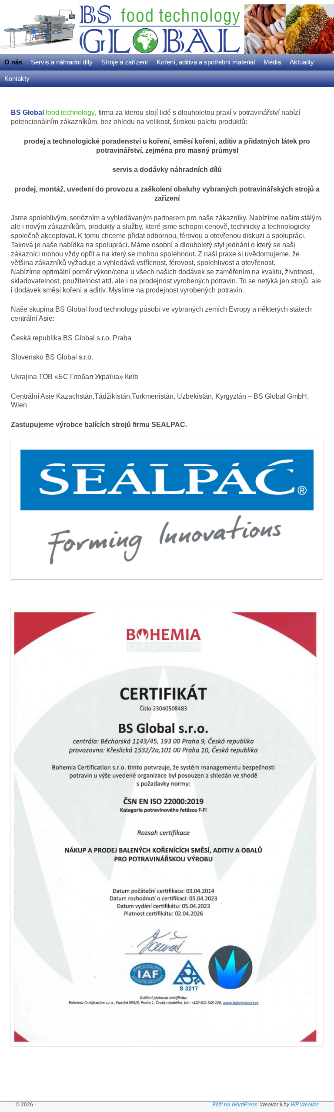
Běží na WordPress (234, 1105)
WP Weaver (304, 1105)
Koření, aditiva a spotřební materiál (206, 62)
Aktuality (302, 62)
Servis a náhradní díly (62, 62)
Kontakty (17, 78)
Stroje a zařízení (124, 62)
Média (272, 62)
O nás (13, 62)
